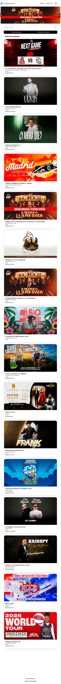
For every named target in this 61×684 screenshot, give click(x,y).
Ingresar (42, 3)
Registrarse (49, 3)
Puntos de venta (30, 678)
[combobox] (30, 27)
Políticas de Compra (30, 681)
